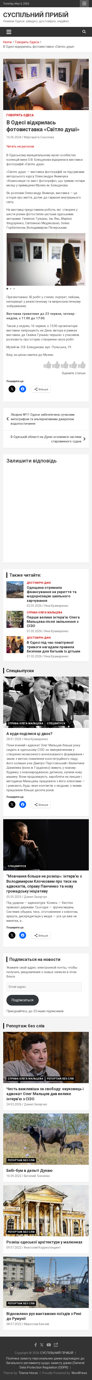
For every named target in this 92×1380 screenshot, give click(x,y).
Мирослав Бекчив (36, 1324)
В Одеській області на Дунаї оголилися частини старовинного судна (46, 439)
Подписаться (22, 1000)
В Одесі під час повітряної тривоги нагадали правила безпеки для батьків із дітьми (53, 646)
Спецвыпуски (20, 670)
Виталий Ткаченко (37, 1176)
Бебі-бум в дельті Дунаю (29, 1170)
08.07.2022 (13, 1324)
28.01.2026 (13, 739)
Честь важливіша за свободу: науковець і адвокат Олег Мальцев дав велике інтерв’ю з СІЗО (45, 1094)
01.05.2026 (34, 631)
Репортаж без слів (25, 1025)
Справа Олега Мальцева (44, 612)
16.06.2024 (13, 137)
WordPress (79, 1373)
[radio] (47, 365)
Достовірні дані (39, 582)
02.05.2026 (34, 605)
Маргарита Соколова (39, 137)
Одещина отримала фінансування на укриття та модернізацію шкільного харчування (51, 594)
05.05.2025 (13, 896)
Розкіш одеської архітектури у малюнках (44, 1242)
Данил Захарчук (35, 896)
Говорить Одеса (20, 115)
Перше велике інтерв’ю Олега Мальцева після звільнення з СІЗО (53, 621)
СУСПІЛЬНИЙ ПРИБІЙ (35, 15)
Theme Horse (28, 1373)
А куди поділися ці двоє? (29, 733)
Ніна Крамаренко (56, 605)
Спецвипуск (56, 723)
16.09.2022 (13, 1176)
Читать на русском (20, 146)
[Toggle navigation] (9, 32)
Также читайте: (25, 575)
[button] (7, 289)
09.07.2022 (13, 1247)
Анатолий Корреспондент (42, 1247)
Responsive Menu (84, 3)
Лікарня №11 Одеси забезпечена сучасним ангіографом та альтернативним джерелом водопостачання (42, 419)
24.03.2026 (13, 1104)
